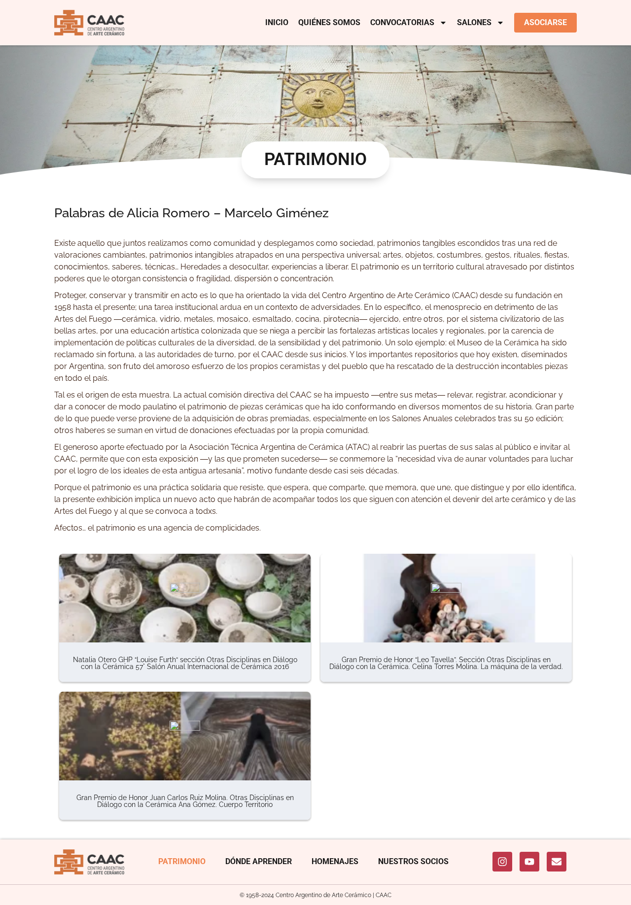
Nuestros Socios (413, 861)
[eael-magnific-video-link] (185, 598)
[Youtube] (529, 861)
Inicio (276, 22)
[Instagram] (502, 861)
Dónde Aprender (258, 861)
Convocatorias (402, 22)
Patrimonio (182, 861)
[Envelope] (556, 861)
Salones (474, 22)
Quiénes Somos (329, 22)
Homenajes (335, 861)
